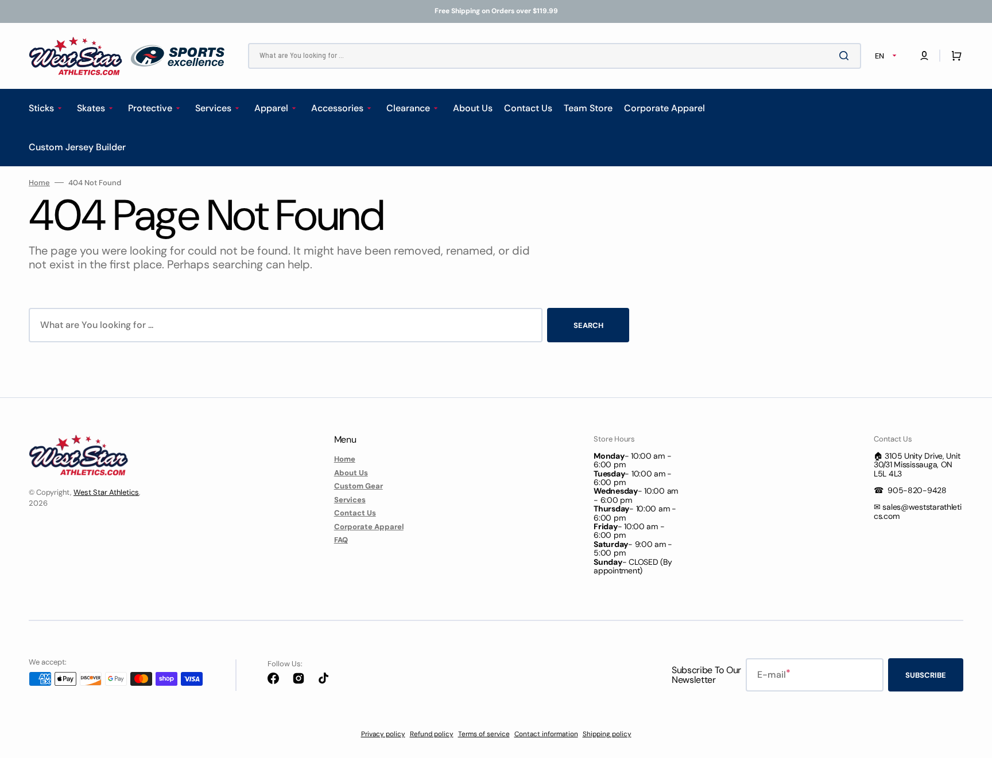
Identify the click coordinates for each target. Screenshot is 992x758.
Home (39, 182)
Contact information (546, 734)
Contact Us (355, 513)
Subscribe (925, 675)
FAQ (341, 540)
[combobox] (554, 56)
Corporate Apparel (369, 527)
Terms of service (484, 734)
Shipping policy (607, 734)
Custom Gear (358, 486)
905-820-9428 (917, 490)
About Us (351, 473)
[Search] (846, 55)
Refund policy (432, 734)
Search (588, 325)
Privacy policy (383, 734)
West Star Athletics (106, 492)
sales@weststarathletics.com (918, 511)
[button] (924, 55)
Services (350, 500)
